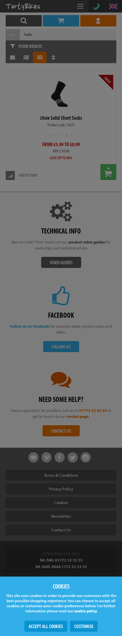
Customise (83, 626)
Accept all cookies (46, 626)
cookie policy (85, 611)
